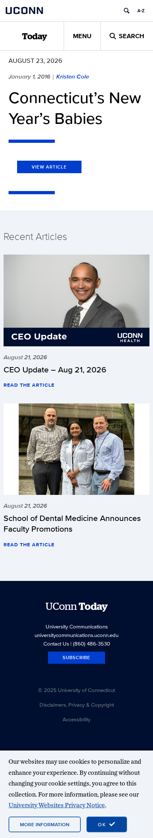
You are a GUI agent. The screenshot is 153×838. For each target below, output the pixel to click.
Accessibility (76, 719)
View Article (49, 167)
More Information (44, 824)
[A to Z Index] (141, 10)
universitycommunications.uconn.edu (76, 635)
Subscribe (76, 657)
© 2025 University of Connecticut (76, 690)
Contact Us (56, 643)
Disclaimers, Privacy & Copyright (76, 704)
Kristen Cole (72, 76)
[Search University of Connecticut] (126, 10)
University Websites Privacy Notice (57, 805)
